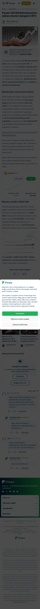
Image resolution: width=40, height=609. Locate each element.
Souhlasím (20, 313)
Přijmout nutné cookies (20, 319)
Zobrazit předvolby (20, 325)
